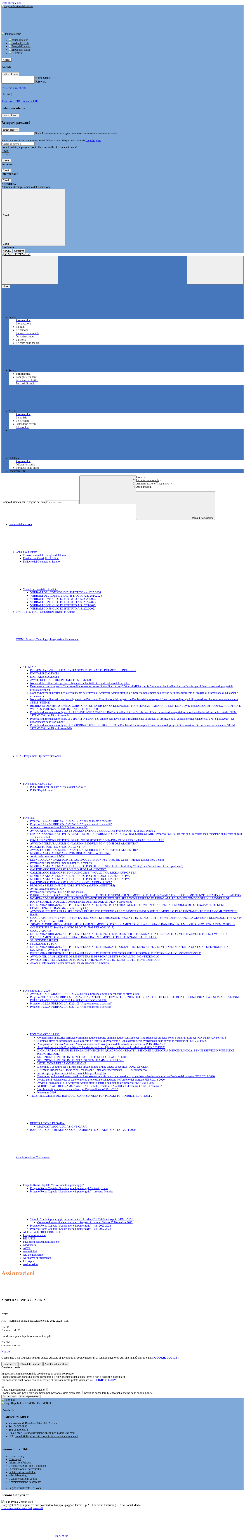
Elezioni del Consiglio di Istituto (41, 558)
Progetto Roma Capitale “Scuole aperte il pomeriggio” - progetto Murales (71, 1191)
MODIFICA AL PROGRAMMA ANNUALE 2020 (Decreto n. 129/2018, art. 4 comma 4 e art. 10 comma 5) (99, 1086)
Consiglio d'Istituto (27, 551)
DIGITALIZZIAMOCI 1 (44, 673)
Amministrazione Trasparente (152, 483)
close (5, 286)
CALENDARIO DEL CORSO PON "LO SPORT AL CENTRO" (68, 869)
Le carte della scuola (147, 480)
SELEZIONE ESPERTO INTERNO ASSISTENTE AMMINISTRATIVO (80, 1060)
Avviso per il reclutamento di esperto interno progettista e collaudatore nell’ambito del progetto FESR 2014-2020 (101, 1079)
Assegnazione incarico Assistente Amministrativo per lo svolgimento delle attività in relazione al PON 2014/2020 (101, 1044)
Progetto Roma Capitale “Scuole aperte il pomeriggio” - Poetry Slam (69, 1188)
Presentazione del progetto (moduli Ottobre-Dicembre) (61, 862)
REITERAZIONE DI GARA (47, 1123)
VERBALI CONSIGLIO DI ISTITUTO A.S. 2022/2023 (63, 602)
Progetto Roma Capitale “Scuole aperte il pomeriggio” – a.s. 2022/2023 (70, 1228)
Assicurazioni (30, 1264)
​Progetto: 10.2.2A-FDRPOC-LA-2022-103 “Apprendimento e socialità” (71, 820)
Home (139, 477)
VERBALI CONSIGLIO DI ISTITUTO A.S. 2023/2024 (63, 598)
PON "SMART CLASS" (45, 1034)
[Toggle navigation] (29, 270)
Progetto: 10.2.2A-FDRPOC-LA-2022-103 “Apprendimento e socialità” (71, 824)
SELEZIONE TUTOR (43, 943)
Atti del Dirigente (33, 1254)
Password (40, 81)
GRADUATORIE (40, 930)
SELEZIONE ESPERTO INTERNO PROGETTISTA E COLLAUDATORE (82, 1056)
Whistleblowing (18, 1475)
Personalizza (9, 1364)
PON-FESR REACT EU (38, 783)
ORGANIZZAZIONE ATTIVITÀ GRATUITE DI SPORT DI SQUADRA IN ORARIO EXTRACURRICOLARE (97, 840)
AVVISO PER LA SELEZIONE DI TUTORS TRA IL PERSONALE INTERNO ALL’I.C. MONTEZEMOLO (95, 959)
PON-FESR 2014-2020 (37, 990)
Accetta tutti (56, 1364)
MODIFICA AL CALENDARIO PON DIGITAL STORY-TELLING (70, 853)
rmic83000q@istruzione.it (46, 1432)
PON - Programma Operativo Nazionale (39, 755)
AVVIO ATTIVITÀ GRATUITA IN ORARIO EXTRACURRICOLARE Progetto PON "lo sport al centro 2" (93, 830)
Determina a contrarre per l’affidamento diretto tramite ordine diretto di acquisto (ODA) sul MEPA (93, 1066)
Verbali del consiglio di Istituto (40, 589)
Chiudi (6, 160)
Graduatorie (29, 1244)
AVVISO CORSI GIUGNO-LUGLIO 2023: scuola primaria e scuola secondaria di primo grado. (85, 993)
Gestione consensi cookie (23, 1478)
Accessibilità (30, 1251)
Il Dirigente (29, 1261)
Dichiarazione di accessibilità (25, 1468)
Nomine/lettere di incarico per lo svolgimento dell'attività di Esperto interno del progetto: (80, 683)
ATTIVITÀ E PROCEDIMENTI (42, 1232)
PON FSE (29, 817)
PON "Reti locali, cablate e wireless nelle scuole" (58, 786)
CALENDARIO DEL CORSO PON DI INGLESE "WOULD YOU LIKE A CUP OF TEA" (84, 872)
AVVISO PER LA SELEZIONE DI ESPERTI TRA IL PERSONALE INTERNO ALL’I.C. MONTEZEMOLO (94, 956)
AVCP (26, 1248)
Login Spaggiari (93, 140)
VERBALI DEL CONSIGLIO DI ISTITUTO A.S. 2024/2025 (66, 595)
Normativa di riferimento (37, 1257)
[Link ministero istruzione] (17, 6)
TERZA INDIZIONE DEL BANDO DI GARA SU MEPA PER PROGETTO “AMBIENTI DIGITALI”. (91, 1095)
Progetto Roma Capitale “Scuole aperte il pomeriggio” (54, 1185)
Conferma (19, 251)
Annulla (7, 251)
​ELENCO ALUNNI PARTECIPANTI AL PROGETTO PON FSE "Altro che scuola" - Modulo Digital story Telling (97, 859)
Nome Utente (43, 77)
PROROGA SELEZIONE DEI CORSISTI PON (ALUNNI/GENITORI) (72, 885)
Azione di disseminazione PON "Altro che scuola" (59, 827)
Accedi (6, 59)
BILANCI (29, 1238)
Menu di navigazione (202, 518)
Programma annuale (34, 1235)
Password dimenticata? (14, 88)
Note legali (15, 1459)
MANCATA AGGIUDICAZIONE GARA (62, 1126)
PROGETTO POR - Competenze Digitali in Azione (45, 611)
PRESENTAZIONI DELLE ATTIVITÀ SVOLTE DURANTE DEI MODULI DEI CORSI (83, 670)
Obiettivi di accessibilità (22, 1472)
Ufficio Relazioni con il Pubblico (27, 1465)
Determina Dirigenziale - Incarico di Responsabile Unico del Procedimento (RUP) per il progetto (92, 1069)
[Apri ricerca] (215, 270)
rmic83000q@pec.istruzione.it (46, 1436)
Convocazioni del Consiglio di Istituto (44, 555)
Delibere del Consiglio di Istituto (41, 561)
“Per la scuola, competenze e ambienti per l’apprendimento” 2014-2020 (77, 1089)
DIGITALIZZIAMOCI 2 (44, 676)
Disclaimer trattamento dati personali (22, 1508)
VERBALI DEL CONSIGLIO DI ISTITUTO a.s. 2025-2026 (65, 592)
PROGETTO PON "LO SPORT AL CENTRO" (58, 846)
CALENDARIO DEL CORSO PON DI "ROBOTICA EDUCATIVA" (71, 882)
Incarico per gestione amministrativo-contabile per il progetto (71, 1073)
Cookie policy (17, 1456)
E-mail (39, 133)
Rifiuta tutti (30, 1364)
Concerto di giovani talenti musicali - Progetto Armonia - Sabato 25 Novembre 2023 (85, 1222)
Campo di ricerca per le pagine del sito (23, 501)
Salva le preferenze (29, 1396)
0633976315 (21, 1429)
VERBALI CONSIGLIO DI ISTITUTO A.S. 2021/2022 (63, 605)
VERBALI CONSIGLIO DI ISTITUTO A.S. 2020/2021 (63, 608)
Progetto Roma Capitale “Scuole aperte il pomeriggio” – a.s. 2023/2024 (70, 1225)
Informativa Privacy (20, 1462)
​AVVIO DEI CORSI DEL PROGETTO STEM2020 (60, 679)
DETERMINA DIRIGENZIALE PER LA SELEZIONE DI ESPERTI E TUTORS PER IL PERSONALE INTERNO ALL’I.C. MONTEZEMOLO (115, 953)
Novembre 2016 (46, 1092)
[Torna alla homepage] (122, 254)
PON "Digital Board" (42, 790)
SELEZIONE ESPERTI (44, 940)
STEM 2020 (30, 667)
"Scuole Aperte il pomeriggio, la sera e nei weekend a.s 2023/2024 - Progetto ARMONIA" (82, 1219)
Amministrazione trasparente (25, 1481)
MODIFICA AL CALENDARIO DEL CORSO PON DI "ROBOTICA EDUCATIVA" (80, 875)
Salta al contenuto (11, 2)
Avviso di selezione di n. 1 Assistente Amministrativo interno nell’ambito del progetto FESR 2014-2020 (95, 1082)
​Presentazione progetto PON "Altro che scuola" (57, 891)
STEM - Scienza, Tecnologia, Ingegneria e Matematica (47, 639)
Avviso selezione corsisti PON (47, 856)
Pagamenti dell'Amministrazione (41, 1241)
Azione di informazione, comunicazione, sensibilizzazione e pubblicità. (70, 962)
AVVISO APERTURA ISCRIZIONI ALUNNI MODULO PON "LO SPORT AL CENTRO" (84, 843)
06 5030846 (20, 1426)
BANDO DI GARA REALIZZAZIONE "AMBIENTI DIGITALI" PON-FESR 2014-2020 (83, 1129)
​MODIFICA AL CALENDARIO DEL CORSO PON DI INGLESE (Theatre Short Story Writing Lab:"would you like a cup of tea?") (106, 866)
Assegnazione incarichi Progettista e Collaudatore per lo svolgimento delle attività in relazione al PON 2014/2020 (101, 1047)
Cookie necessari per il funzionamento (23, 1389)
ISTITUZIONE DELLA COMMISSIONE (61, 1063)
